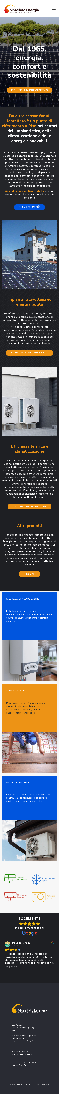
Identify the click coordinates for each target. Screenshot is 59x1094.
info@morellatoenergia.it (23, 1054)
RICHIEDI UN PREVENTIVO (29, 90)
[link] (15, 878)
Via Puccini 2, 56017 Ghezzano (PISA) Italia (23, 1028)
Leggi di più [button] (11, 967)
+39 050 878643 (20, 1052)
